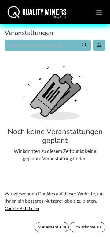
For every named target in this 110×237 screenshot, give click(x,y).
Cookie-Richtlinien (22, 208)
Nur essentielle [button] (52, 227)
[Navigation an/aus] (99, 12)
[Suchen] (84, 45)
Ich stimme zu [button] (88, 227)
